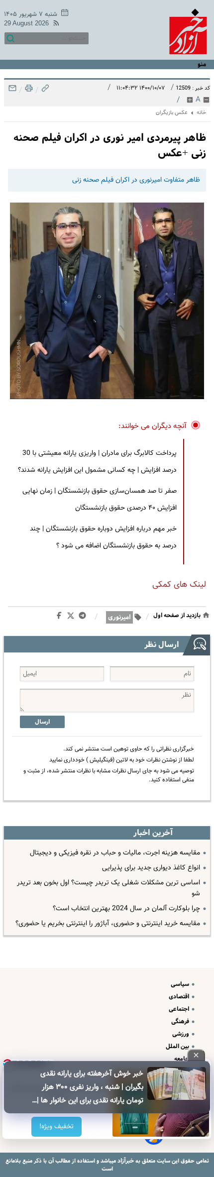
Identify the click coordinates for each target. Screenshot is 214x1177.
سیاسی (181, 984)
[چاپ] (27, 91)
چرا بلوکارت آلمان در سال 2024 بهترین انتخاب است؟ (126, 908)
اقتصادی (180, 996)
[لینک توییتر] (72, 617)
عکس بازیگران (172, 112)
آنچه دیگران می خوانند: (152, 426)
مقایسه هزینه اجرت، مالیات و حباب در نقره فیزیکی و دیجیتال (115, 853)
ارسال (42, 722)
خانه (201, 112)
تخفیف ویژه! (57, 1126)
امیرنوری (119, 617)
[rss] (54, 24)
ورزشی (181, 1034)
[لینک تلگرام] (84, 617)
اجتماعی (180, 1009)
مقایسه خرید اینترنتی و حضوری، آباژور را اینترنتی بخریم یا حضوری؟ (107, 923)
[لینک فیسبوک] (61, 617)
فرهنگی (181, 1021)
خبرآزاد (125, 1161)
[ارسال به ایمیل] (12, 91)
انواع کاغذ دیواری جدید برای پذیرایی (151, 867)
